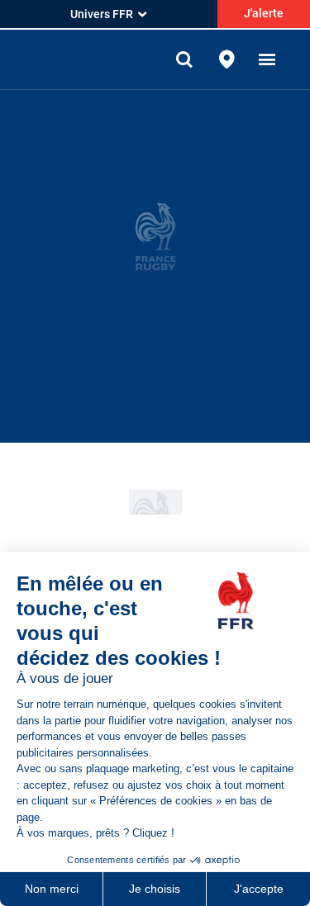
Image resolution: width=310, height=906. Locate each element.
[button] (267, 59)
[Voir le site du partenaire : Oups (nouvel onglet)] (155, 502)
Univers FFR (101, 14)
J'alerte (264, 13)
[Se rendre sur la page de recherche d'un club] (226, 59)
